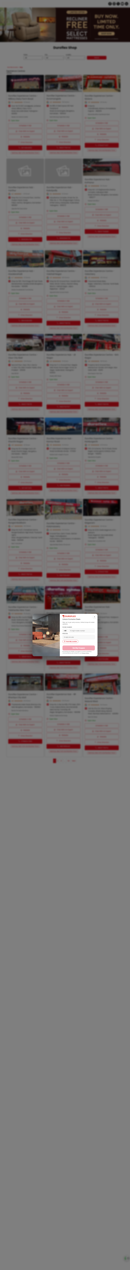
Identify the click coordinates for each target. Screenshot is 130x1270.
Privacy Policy (85, 653)
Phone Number (67, 627)
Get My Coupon (79, 648)
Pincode (65, 633)
